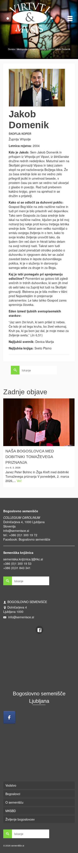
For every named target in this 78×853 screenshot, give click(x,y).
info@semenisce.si (16, 530)
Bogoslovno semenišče (34, 539)
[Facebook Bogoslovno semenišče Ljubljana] (9, 717)
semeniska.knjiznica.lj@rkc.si (23, 559)
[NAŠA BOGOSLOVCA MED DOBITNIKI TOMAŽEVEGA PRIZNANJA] (39, 422)
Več (19, 481)
